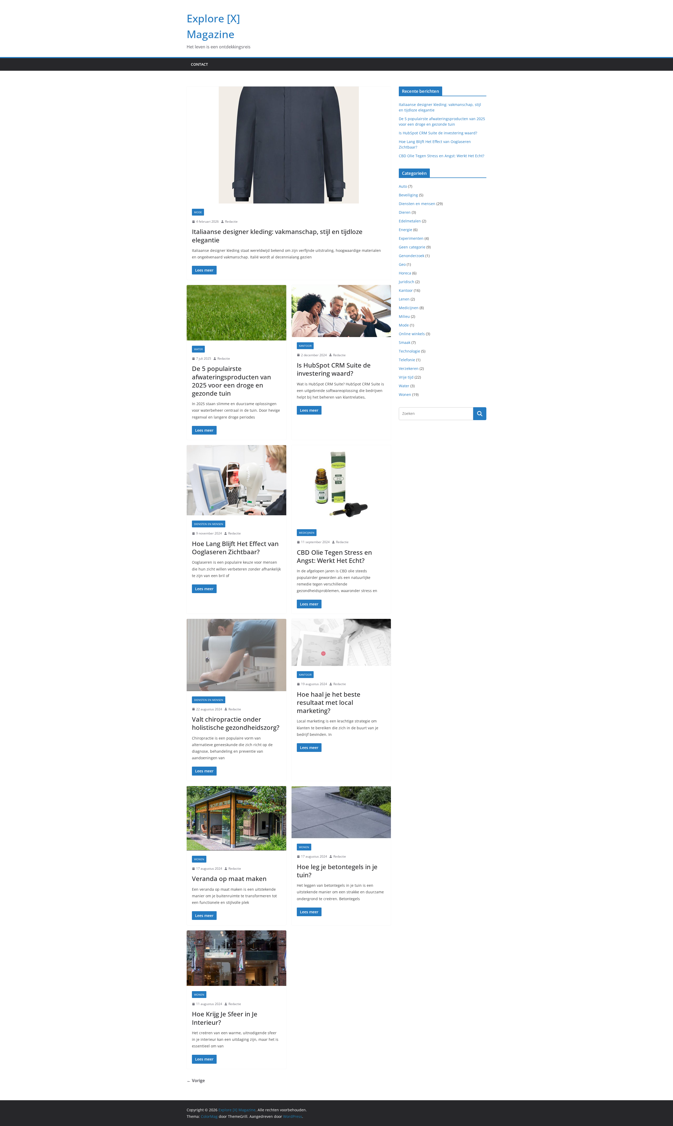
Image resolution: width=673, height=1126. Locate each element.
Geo (402, 264)
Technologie (409, 351)
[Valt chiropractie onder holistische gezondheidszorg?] (236, 655)
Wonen (199, 859)
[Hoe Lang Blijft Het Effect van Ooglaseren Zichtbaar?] (236, 480)
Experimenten (411, 238)
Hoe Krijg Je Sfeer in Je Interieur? (224, 1018)
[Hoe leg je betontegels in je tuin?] (341, 812)
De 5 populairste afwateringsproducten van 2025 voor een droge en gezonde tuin (231, 381)
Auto (403, 186)
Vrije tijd (406, 377)
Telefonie (407, 359)
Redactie (231, 221)
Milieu (404, 316)
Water (198, 349)
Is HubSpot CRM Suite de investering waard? (334, 369)
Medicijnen (306, 532)
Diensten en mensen (208, 524)
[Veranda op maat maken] (236, 818)
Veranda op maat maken (229, 878)
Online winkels (412, 333)
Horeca (405, 273)
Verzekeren (409, 368)
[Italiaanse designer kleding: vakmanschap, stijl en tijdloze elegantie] (289, 144)
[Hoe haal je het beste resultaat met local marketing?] (341, 642)
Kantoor (305, 346)
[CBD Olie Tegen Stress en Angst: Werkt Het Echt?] (341, 484)
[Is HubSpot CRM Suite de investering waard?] (341, 311)
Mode (198, 212)
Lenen (404, 299)
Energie (405, 229)
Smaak (404, 342)
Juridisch (406, 281)
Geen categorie (412, 246)
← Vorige (196, 1080)
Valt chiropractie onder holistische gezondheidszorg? (235, 723)
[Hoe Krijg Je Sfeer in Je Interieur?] (236, 958)
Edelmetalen (410, 220)
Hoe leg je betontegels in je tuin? (337, 870)
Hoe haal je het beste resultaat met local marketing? (328, 702)
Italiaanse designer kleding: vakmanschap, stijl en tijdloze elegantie (277, 235)
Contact (199, 64)
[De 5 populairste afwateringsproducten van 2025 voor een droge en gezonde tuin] (236, 312)
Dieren (405, 212)
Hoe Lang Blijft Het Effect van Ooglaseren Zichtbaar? (235, 547)
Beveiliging (408, 194)
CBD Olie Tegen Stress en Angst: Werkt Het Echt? (334, 556)
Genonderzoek (411, 255)
